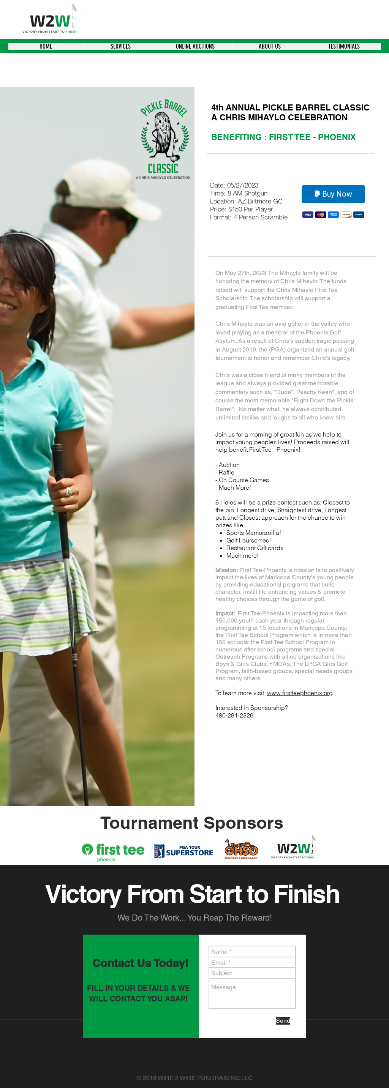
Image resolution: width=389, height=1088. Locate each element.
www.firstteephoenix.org (300, 693)
